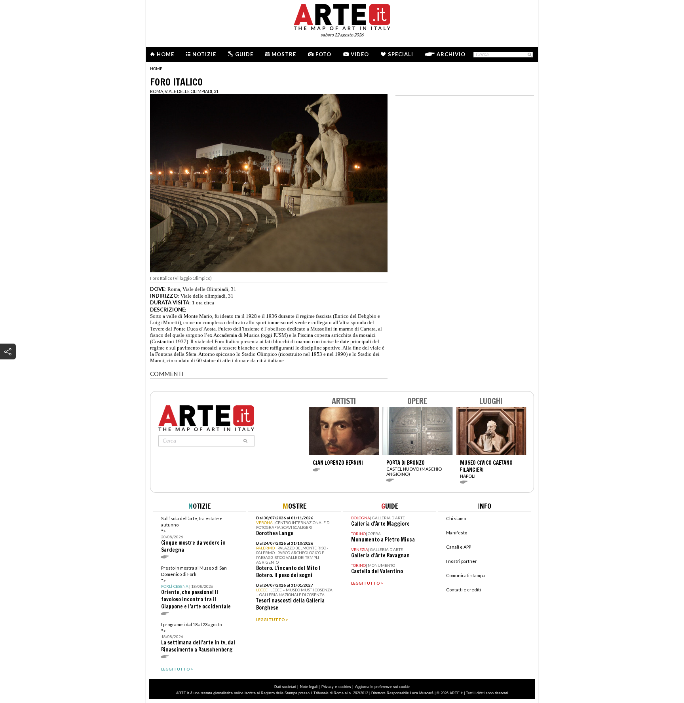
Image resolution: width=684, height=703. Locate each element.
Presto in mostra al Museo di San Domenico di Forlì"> (196, 587)
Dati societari (285, 687)
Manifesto (456, 532)
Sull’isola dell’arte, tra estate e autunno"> (193, 534)
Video (360, 54)
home (156, 68)
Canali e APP (458, 546)
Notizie (204, 54)
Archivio (451, 54)
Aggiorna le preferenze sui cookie (382, 687)
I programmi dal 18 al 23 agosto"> (198, 637)
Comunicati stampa (465, 575)
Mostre (284, 54)
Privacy (327, 687)
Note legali (308, 687)
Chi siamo (456, 518)
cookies (344, 687)
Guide (244, 54)
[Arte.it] (342, 16)
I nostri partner (461, 561)
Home (165, 54)
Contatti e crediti (463, 589)
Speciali (400, 54)
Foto (323, 54)
